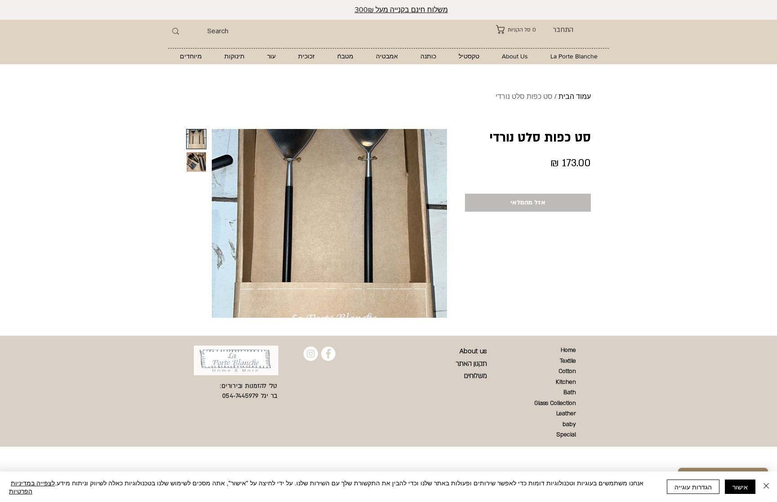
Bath (569, 392)
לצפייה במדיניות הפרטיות (32, 486)
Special (566, 435)
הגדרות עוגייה (693, 486)
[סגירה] (766, 487)
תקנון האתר (471, 363)
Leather (566, 413)
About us (473, 351)
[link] (516, 29)
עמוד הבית (574, 96)
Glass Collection (555, 403)
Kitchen (566, 382)
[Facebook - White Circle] (328, 354)
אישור (740, 486)
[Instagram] (311, 354)
